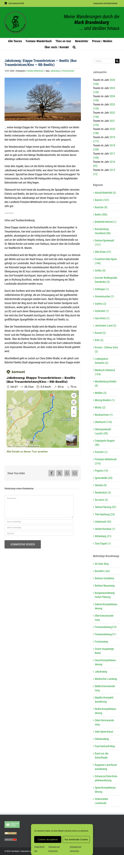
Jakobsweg (55, 71)
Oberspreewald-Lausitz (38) (103, 431)
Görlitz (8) (100, 270)
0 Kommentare (68, 71)
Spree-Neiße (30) (104, 478)
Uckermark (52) (103, 521)
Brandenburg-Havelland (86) (103, 231)
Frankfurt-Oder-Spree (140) (106, 261)
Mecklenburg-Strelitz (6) (105, 383)
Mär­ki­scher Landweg (106, 678)
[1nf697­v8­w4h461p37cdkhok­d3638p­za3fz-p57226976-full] (43, 99)
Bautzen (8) (101, 207)
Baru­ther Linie (102, 571)
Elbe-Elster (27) (103, 251)
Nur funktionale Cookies (76, 839)
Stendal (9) (101, 485)
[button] (74, 47)
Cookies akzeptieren (48, 839)
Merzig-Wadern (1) (105, 400)
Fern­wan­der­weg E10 (105, 627)
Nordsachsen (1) (104, 414)
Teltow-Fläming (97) (105, 507)
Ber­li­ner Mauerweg (105, 585)
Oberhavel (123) (103, 422)
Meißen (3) (100, 392)
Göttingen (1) (102, 289)
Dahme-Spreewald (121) (104, 242)
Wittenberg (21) (103, 536)
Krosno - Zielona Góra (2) (106, 349)
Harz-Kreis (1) (102, 318)
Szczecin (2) (101, 499)
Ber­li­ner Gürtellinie (104, 578)
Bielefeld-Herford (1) (105, 221)
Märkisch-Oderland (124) (105, 372)
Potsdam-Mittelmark (34, 71)
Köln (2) (99, 340)
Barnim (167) (102, 200)
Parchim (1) (101, 452)
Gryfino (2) (100, 303)
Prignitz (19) (101, 470)
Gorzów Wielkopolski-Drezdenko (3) (106, 279)
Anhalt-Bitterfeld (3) (105, 192)
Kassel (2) (100, 332)
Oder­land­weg (102, 739)
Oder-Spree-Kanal (104, 731)
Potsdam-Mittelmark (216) (106, 461)
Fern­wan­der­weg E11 (105, 634)
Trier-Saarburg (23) (105, 514)
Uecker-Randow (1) (105, 528)
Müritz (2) (100, 407)
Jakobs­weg (101, 671)
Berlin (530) (101, 214)
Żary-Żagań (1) (103, 543)
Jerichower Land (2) (105, 325)
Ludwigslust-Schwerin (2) (101, 360)
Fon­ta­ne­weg (101, 641)
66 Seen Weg (102, 563)
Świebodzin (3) (103, 492)
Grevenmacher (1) (104, 296)
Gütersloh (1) (102, 311)
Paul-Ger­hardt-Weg (105, 746)
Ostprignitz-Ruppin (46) (105, 442)
